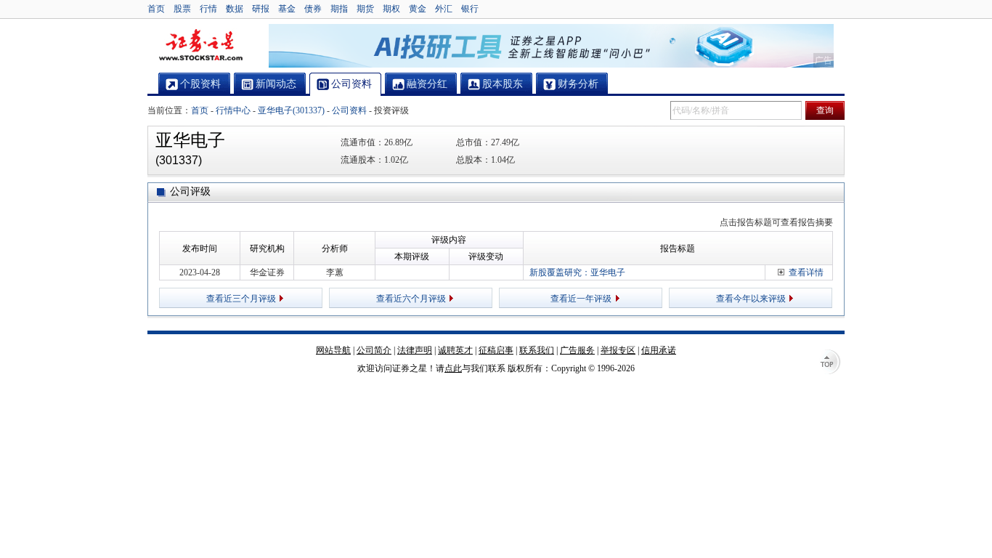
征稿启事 (496, 350)
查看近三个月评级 (241, 299)
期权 (391, 9)
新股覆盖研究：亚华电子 (577, 272)
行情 (208, 9)
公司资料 (349, 110)
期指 (339, 9)
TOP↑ (830, 363)
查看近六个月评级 (411, 299)
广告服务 (577, 350)
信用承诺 (658, 350)
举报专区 (618, 350)
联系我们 (536, 350)
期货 (365, 9)
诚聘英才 (455, 350)
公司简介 (374, 350)
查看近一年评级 (580, 299)
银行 (470, 9)
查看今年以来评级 (751, 299)
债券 (313, 9)
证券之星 (200, 46)
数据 (234, 9)
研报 (260, 9)
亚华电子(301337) (291, 110)
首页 (156, 9)
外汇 (443, 9)
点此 (453, 368)
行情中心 (233, 110)
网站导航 (333, 350)
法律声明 (414, 350)
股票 (182, 9)
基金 (287, 9)
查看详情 (806, 272)
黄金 (417, 9)
